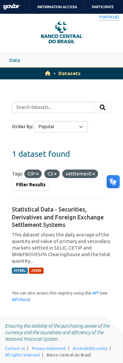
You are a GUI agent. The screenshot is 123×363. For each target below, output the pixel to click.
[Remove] (37, 174)
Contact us (15, 348)
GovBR (11, 7)
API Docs (20, 299)
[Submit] (102, 107)
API (95, 293)
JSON (36, 270)
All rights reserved (22, 355)
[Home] (48, 73)
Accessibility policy (90, 348)
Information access (57, 7)
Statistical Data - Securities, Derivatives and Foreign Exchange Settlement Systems (58, 217)
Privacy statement (49, 348)
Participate (103, 7)
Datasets (69, 73)
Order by (22, 126)
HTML (19, 270)
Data (14, 60)
